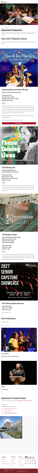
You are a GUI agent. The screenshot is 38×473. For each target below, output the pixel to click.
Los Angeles (4, 461)
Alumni (20, 460)
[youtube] (35, 463)
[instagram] (27, 463)
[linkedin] (30, 463)
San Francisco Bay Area (6, 463)
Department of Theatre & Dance (25, 400)
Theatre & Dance (5, 27)
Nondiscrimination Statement (20, 471)
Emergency (26, 471)
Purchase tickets (18, 123)
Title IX (12, 460)
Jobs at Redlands (21, 465)
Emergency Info (13, 458)
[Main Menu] (36, 2)
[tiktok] (32, 463)
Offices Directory (21, 458)
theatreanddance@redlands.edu (10, 413)
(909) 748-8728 (7, 411)
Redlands (3, 459)
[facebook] (25, 463)
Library (12, 465)
